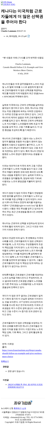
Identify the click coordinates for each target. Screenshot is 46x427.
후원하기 (18, 408)
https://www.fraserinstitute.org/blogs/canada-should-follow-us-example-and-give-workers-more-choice (22, 353)
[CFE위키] (6, 4)
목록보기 (5, 361)
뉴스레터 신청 (7, 408)
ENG (13, 4)
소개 (24, 408)
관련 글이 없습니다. (16, 371)
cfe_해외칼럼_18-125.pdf (16, 36)
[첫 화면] (6, 2)
